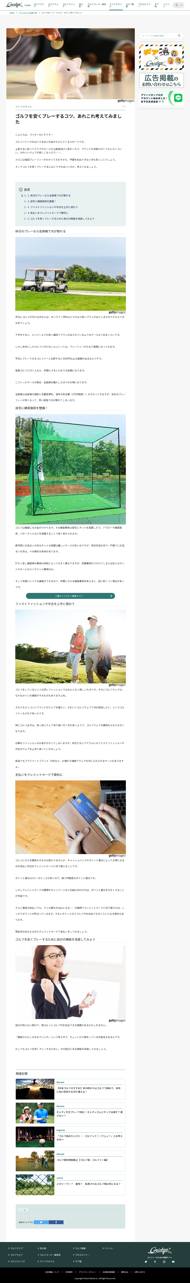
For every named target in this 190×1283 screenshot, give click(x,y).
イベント (109, 1248)
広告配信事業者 (109, 1272)
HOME (12, 13)
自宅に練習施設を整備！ (43, 201)
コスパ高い (23, 1210)
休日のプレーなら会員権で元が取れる (50, 195)
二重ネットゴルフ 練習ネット (69, 595)
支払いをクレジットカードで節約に (49, 213)
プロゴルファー (82, 1255)
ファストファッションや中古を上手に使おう (54, 207)
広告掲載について (52, 1272)
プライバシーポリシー (87, 1272)
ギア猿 (78, 1261)
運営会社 (124, 1272)
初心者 (43, 1248)
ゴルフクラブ (16, 1248)
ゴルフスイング (17, 1261)
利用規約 (69, 1272)
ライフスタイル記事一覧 (28, 13)
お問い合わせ (139, 1272)
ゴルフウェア (16, 1255)
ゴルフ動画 (80, 1248)
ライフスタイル (47, 1261)
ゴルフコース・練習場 (50, 1255)
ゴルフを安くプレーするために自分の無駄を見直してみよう (62, 218)
